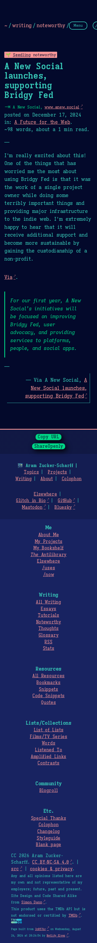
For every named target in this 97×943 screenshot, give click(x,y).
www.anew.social (61, 107)
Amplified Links (48, 756)
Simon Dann (31, 902)
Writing (23, 479)
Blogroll (48, 790)
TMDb (73, 915)
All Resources (48, 676)
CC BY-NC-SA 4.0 (50, 862)
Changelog (48, 831)
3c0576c (40, 929)
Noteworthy (48, 622)
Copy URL (48, 437)
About (46, 479)
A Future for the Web (42, 122)
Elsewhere (45, 494)
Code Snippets (48, 696)
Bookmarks (48, 682)
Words (48, 743)
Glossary (48, 635)
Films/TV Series (48, 736)
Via (8, 277)
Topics (31, 472)
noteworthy (51, 25)
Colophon (72, 479)
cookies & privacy (51, 869)
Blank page (48, 844)
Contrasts (48, 763)
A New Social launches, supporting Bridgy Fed (56, 388)
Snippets (48, 689)
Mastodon (32, 507)
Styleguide (48, 838)
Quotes (48, 702)
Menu (78, 25)
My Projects (48, 541)
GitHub (65, 500)
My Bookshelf (48, 548)
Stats (48, 648)
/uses (48, 568)
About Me (48, 535)
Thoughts (48, 628)
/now (48, 574)
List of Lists (49, 730)
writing (22, 25)
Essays (48, 609)
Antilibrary (48, 555)
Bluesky (63, 507)
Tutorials (48, 615)
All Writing (48, 602)
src (15, 869)
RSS (48, 642)
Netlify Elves (56, 935)
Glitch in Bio (31, 500)
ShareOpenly (48, 446)
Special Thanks (48, 818)
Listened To (48, 750)
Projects (57, 472)
